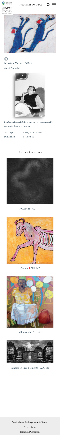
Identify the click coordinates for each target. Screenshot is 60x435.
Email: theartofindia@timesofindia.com (30, 422)
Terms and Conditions (30, 431)
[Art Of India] (7, 8)
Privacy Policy (30, 427)
